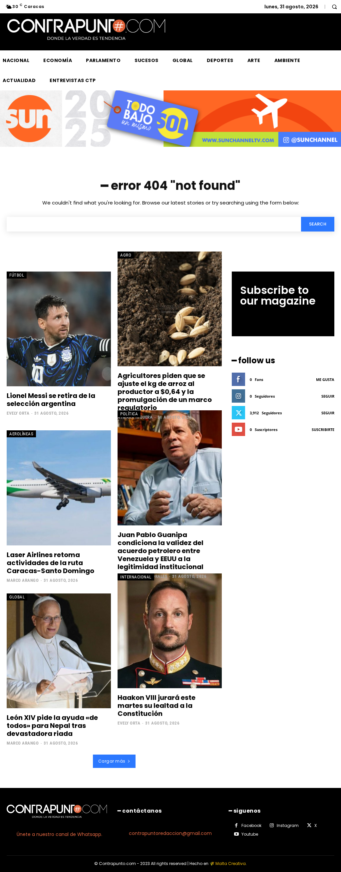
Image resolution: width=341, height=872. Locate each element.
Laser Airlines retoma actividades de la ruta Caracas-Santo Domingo (50, 562)
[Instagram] (271, 825)
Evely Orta (18, 413)
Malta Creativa (230, 863)
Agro (125, 255)
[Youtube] (236, 834)
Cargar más (112, 761)
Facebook (251, 825)
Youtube (249, 834)
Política (129, 413)
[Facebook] (236, 825)
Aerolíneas (21, 433)
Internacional (136, 576)
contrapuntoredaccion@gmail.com (170, 833)
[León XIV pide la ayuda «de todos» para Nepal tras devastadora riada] (59, 650)
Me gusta (325, 379)
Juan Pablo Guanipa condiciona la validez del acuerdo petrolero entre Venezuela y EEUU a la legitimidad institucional (160, 550)
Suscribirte (323, 429)
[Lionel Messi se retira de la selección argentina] (59, 329)
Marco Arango (23, 580)
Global (17, 596)
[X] (309, 825)
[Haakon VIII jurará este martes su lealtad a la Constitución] (170, 630)
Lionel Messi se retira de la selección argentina (51, 399)
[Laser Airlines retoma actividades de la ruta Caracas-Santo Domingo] (59, 487)
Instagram (288, 825)
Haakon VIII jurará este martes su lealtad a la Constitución (156, 705)
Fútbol (16, 275)
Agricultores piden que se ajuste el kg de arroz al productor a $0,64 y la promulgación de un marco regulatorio (165, 391)
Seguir (327, 396)
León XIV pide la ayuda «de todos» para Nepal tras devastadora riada (52, 725)
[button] (334, 6)
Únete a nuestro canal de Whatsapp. (59, 834)
